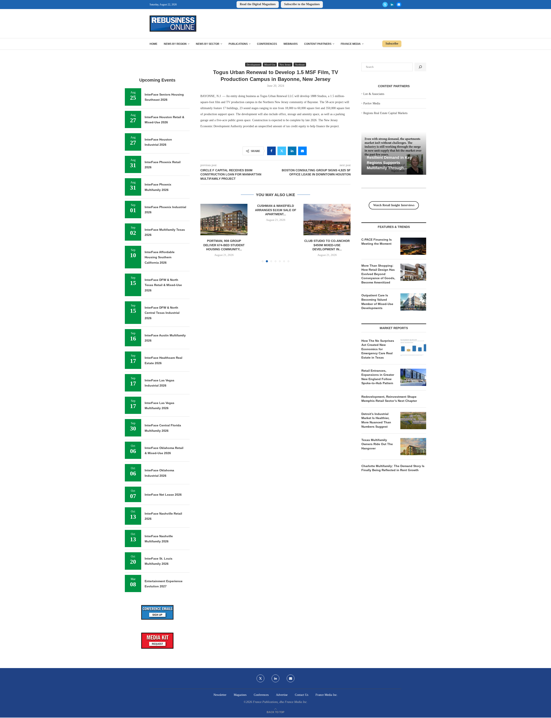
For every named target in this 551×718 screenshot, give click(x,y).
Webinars (290, 43)
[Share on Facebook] (271, 151)
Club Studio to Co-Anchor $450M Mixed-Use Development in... (327, 245)
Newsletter (220, 694)
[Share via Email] (302, 151)
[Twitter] (385, 4)
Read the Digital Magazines (258, 4)
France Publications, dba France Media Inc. (280, 702)
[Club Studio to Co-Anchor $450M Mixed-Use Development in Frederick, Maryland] (327, 219)
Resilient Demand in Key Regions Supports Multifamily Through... (389, 162)
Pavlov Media (371, 103)
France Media (351, 43)
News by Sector (207, 43)
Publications (238, 43)
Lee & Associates (373, 94)
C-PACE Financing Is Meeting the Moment (376, 242)
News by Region (175, 43)
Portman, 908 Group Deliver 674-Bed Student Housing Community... (224, 245)
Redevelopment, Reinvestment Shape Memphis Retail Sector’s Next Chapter (389, 399)
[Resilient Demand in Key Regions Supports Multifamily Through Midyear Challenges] (393, 153)
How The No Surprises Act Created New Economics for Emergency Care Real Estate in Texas (377, 349)
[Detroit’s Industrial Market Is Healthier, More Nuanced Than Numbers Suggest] (413, 420)
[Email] (398, 4)
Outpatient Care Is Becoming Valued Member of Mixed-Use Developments (377, 302)
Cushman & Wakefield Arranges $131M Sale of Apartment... (275, 210)
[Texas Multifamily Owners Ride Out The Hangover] (413, 446)
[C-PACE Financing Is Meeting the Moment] (413, 246)
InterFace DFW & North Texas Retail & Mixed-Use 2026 (163, 285)
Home (153, 43)
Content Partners (317, 43)
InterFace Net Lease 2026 (163, 494)
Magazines (240, 694)
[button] (206, 233)
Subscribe (391, 43)
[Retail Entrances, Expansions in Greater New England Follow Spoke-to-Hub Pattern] (413, 377)
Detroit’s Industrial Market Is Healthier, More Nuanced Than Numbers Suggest (376, 420)
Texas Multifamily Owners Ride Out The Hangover (377, 444)
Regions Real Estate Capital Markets (385, 113)
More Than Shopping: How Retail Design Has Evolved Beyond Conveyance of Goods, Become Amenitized (378, 274)
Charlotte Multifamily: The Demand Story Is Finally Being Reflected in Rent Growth (392, 468)
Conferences (267, 43)
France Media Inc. (327, 694)
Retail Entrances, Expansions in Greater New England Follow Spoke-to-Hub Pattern (377, 377)
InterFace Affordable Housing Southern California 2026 (160, 257)
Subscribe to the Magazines (302, 4)
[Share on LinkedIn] (292, 151)
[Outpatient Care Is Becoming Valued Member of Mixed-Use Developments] (413, 302)
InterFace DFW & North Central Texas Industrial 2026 (162, 313)
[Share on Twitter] (281, 151)
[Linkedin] (392, 4)
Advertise (282, 694)
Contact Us (301, 694)
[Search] (420, 67)
